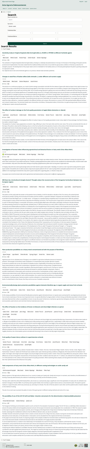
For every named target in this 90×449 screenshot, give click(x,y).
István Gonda (14, 187)
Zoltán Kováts (33, 187)
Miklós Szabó (14, 57)
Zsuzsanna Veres (18, 344)
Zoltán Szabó (22, 115)
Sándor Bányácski (24, 81)
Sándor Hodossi (23, 187)
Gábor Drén (59, 115)
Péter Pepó (41, 154)
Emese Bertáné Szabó (8, 401)
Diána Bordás (24, 254)
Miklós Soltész (32, 115)
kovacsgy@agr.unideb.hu (13, 446)
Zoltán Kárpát (31, 57)
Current (10, 8)
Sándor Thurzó (50, 115)
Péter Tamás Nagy (74, 342)
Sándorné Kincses (7, 344)
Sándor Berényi (20, 401)
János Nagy (67, 115)
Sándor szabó (50, 254)
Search (19, 8)
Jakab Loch (29, 401)
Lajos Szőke (68, 187)
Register (81, 1)
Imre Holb (5, 290)
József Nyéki (82, 115)
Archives (15, 8)
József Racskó (14, 115)
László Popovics (77, 187)
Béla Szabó (6, 57)
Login (86, 1)
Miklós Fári (6, 187)
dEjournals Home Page (8, 1)
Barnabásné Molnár (78, 311)
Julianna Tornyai (57, 290)
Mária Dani (74, 115)
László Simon (34, 81)
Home (4, 12)
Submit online (33, 8)
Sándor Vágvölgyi (41, 57)
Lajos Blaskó (15, 254)
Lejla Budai (6, 115)
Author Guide (25, 8)
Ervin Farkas (41, 115)
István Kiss (42, 254)
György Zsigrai (33, 254)
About (4, 8)
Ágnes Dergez (6, 254)
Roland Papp (22, 57)
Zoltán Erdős (67, 311)
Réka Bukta (39, 370)
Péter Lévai (42, 187)
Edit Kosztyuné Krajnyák (11, 154)
